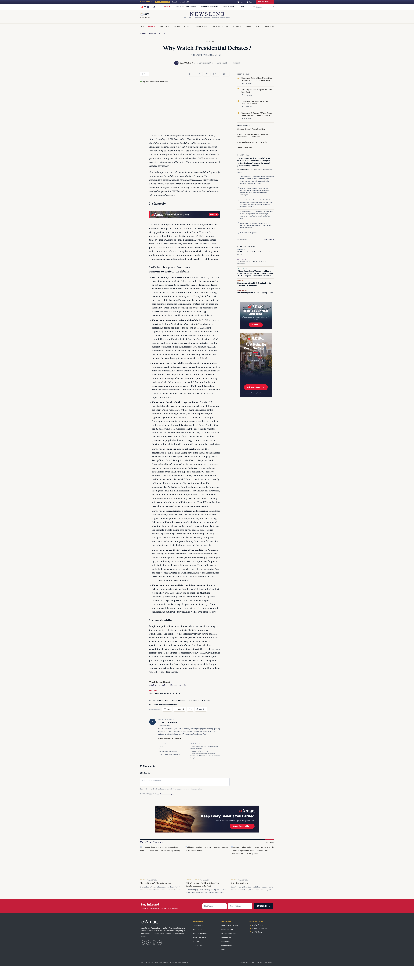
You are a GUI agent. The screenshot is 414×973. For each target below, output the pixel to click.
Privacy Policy (243, 962)
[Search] (254, 7)
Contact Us (197, 945)
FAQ (223, 949)
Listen (146, 74)
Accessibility (269, 962)
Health (248, 26)
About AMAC (198, 925)
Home (142, 26)
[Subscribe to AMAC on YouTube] (159, 942)
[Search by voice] (273, 7)
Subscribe (146, 773)
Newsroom (225, 941)
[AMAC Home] (149, 922)
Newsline (167, 7)
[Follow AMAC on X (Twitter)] (148, 942)
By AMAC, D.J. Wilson (189, 63)
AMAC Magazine (199, 937)
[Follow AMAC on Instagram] (154, 942)
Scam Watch (268, 26)
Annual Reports (227, 945)
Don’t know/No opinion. (248, 233)
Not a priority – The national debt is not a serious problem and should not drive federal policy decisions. (255, 225)
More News (270, 842)
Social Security (202, 26)
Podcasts (196, 941)
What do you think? (168, 683)
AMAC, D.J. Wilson (168, 723)
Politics (152, 26)
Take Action (228, 7)
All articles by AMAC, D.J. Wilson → (169, 739)
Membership (198, 929)
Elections (164, 26)
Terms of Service (256, 962)
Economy (176, 26)
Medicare (237, 26)
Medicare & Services (186, 7)
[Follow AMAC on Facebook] (143, 942)
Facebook (181, 709)
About (242, 7)
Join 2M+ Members (265, 2)
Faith (257, 26)
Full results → (269, 239)
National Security (221, 26)
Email (168, 709)
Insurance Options (228, 933)
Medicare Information (229, 925)
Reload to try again (167, 794)
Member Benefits (209, 7)
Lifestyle (187, 26)
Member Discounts (228, 937)
